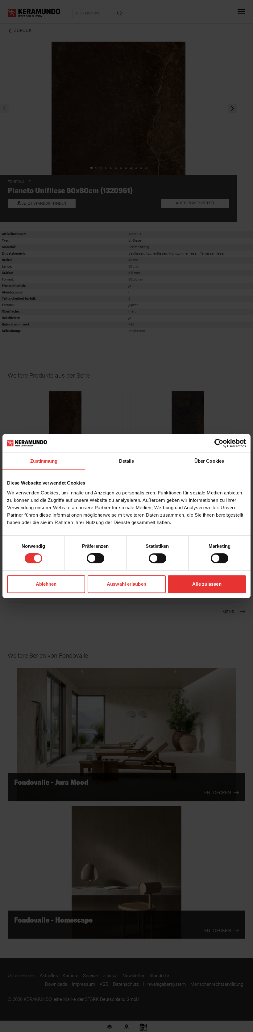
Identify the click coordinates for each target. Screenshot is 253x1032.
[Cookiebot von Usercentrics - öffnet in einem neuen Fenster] (219, 443)
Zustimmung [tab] (44, 461)
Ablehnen (46, 584)
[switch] (95, 558)
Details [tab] (126, 461)
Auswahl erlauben (126, 584)
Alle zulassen (206, 584)
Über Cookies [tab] (209, 461)
